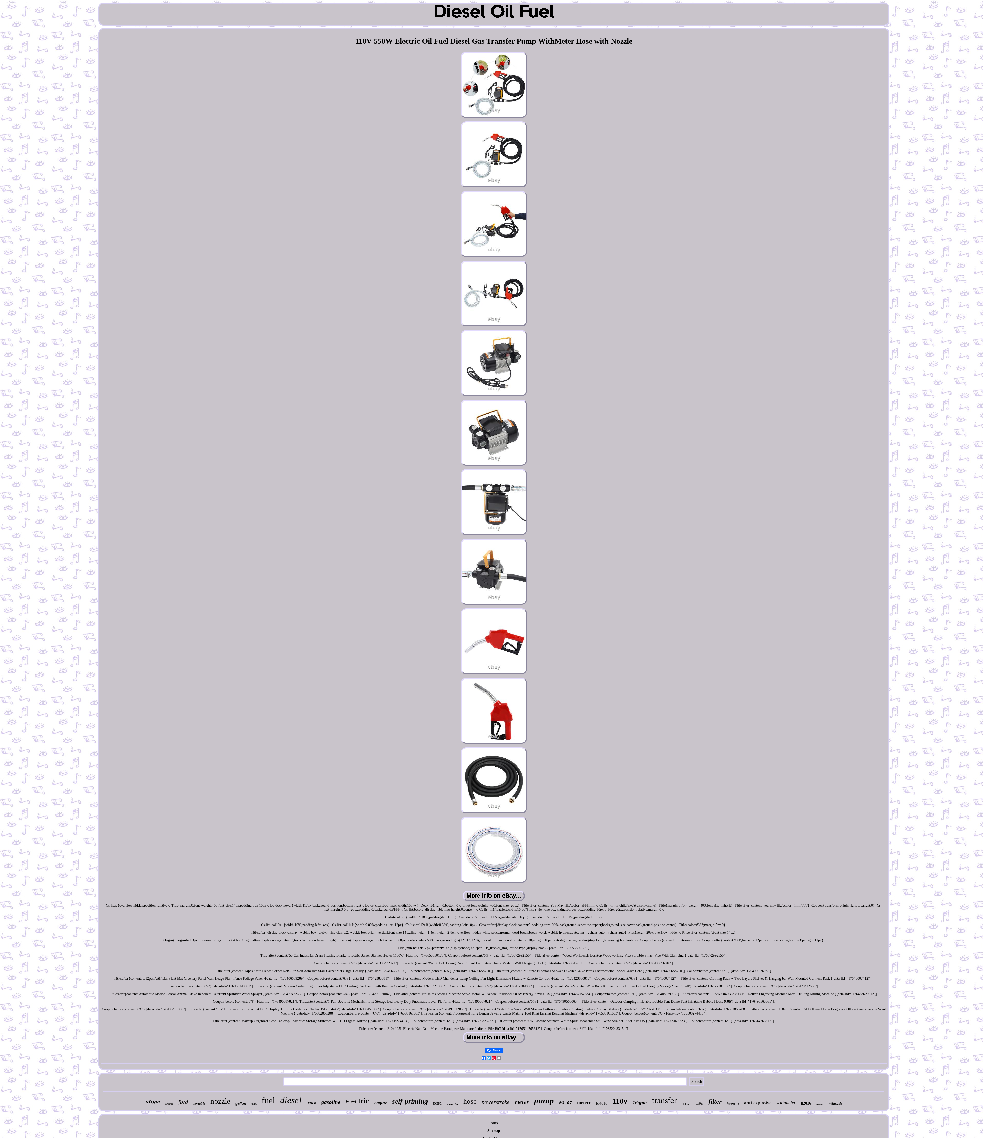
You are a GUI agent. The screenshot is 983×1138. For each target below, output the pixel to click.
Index (493, 1123)
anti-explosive (757, 1102)
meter (522, 1102)
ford (183, 1102)
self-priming (410, 1101)
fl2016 (806, 1103)
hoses (169, 1103)
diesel (291, 1100)
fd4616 (601, 1103)
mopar (820, 1104)
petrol (437, 1103)
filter (715, 1101)
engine (380, 1102)
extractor (452, 1104)
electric (357, 1100)
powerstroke (496, 1102)
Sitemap (493, 1131)
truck (311, 1102)
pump (544, 1100)
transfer (664, 1100)
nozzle (220, 1101)
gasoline (330, 1102)
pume (153, 1101)
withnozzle (835, 1103)
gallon (240, 1103)
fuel (268, 1100)
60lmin (686, 1104)
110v (620, 1101)
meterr (584, 1102)
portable (199, 1103)
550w (699, 1103)
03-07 (565, 1103)
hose (469, 1101)
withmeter (786, 1102)
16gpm (640, 1102)
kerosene (733, 1103)
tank (254, 1103)
